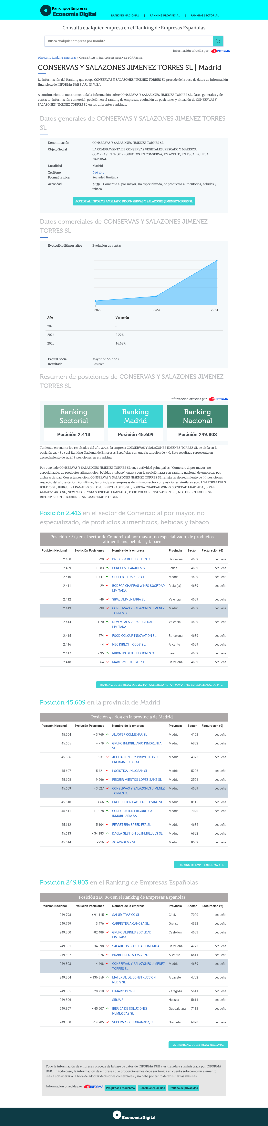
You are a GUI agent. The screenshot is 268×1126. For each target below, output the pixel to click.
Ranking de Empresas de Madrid (201, 865)
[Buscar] (218, 41)
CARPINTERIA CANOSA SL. (131, 923)
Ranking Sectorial (205, 15)
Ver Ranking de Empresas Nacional (198, 1044)
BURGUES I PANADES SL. (129, 568)
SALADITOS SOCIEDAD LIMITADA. (136, 946)
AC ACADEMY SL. (124, 842)
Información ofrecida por (191, 50)
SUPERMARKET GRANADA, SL (133, 1022)
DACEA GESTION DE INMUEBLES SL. (137, 833)
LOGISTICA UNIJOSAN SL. (130, 771)
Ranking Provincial (165, 15)
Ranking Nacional (125, 15)
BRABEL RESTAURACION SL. (132, 955)
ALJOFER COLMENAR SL (129, 734)
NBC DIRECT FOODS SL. (129, 644)
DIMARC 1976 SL (124, 991)
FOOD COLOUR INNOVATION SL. (134, 635)
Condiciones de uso (152, 1088)
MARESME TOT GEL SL (128, 662)
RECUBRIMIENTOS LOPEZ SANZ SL (137, 779)
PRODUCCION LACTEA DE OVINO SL (137, 802)
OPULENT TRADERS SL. (129, 577)
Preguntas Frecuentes (120, 1088)
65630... (98, 172)
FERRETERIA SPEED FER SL (131, 824)
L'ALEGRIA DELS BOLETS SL (131, 559)
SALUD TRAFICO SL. (126, 915)
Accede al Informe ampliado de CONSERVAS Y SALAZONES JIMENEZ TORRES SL (134, 201)
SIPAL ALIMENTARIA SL (128, 599)
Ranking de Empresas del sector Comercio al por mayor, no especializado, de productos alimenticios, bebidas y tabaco (164, 684)
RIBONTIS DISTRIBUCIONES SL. (134, 653)
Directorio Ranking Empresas (57, 57)
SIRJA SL (118, 1000)
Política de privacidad (184, 1088)
